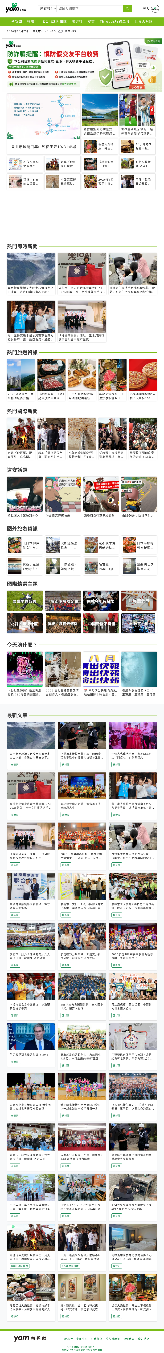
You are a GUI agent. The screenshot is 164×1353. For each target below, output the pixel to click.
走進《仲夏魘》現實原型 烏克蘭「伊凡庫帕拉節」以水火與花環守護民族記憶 (30, 1259)
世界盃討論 (144, 21)
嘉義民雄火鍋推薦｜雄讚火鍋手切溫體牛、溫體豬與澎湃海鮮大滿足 (30, 1309)
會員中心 (82, 1339)
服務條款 (96, 1339)
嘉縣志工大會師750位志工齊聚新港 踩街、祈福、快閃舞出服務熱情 (132, 908)
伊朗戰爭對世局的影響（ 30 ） (30, 1054)
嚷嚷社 (77, 21)
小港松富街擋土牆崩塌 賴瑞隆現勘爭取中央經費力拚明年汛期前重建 (81, 757)
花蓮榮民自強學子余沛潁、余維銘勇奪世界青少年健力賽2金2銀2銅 (132, 1058)
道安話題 (17, 469)
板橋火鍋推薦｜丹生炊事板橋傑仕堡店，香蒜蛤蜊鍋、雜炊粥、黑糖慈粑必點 (131, 1309)
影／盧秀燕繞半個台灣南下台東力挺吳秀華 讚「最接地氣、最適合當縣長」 (131, 807)
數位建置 (129, 1339)
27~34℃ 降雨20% (61, 31)
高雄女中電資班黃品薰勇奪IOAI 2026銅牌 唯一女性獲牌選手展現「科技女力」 (30, 807)
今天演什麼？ (22, 644)
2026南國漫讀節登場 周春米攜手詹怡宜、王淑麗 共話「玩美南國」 (81, 858)
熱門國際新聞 (22, 411)
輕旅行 (32, 21)
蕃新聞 (16, 21)
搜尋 (91, 21)
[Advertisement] (82, 216)
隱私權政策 (113, 1339)
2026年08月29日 (18, 31)
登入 (146, 8)
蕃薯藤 (15, 8)
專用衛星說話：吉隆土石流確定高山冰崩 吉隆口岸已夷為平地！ (30, 757)
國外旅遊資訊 (22, 528)
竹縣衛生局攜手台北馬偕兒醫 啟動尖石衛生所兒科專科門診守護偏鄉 (131, 858)
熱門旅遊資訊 (22, 352)
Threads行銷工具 (115, 21)
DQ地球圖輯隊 (55, 21)
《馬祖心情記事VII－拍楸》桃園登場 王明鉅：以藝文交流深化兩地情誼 (132, 1108)
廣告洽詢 (144, 1339)
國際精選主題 (22, 583)
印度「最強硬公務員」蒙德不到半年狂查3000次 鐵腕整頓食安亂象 (81, 1259)
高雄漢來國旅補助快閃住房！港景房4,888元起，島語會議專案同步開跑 (132, 1259)
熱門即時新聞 (22, 246)
